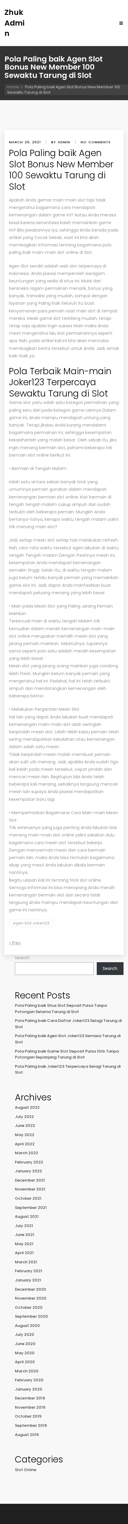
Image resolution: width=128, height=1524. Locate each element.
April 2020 (25, 1362)
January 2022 (28, 1171)
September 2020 (31, 1316)
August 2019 (27, 1435)
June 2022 (25, 1125)
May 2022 (24, 1135)
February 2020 (29, 1380)
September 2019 (31, 1425)
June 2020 (25, 1344)
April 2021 (24, 1253)
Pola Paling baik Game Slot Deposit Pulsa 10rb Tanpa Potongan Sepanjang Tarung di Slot (67, 1054)
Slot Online (25, 1470)
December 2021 (30, 1180)
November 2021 (30, 1189)
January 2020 (28, 1389)
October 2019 (28, 1416)
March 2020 (26, 1371)
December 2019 (30, 1398)
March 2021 (26, 1262)
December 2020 (30, 1289)
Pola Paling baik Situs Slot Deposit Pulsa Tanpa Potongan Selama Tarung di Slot (61, 1009)
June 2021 (24, 1234)
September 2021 (31, 1207)
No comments (96, 142)
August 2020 (27, 1325)
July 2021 (24, 1226)
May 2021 (24, 1244)
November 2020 (30, 1298)
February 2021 (28, 1271)
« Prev (15, 943)
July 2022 (24, 1116)
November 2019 (30, 1407)
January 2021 (28, 1280)
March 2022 (26, 1153)
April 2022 (25, 1144)
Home (13, 86)
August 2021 (27, 1216)
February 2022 (29, 1162)
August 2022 (27, 1107)
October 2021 (28, 1198)
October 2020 (29, 1307)
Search (22, 958)
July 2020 (24, 1334)
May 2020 (25, 1353)
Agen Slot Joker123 (31, 923)
